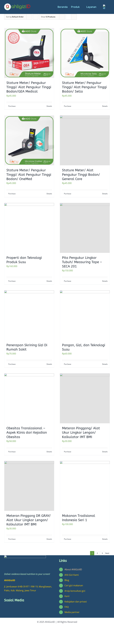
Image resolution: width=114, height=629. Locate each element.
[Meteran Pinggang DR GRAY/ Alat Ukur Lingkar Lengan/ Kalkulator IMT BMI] (29, 486)
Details (49, 106)
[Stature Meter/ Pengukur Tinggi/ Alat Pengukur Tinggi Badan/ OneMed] (29, 140)
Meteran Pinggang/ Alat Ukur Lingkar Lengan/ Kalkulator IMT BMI (81, 432)
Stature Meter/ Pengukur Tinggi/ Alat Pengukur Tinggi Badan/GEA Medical (28, 87)
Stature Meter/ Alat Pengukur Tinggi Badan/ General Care (81, 174)
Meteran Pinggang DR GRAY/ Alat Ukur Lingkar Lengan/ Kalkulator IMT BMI (28, 520)
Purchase (12, 106)
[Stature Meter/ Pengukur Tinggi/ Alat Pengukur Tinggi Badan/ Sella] (85, 53)
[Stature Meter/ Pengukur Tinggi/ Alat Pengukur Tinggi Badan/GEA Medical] (29, 53)
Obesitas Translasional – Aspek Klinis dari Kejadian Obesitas (26, 432)
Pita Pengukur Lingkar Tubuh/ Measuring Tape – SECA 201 (82, 262)
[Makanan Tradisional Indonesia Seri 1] (85, 486)
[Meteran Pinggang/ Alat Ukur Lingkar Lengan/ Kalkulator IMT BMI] (85, 398)
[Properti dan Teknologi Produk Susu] (29, 228)
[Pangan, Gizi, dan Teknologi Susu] (85, 315)
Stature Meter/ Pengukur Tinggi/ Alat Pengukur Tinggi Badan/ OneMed (28, 174)
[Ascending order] (35, 17)
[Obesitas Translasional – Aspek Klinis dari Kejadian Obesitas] (29, 398)
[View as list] (74, 16)
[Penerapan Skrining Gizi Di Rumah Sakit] (29, 315)
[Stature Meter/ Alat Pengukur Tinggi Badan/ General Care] (85, 140)
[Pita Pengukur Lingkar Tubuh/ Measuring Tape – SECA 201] (85, 228)
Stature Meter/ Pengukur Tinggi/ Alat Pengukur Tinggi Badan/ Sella (84, 87)
